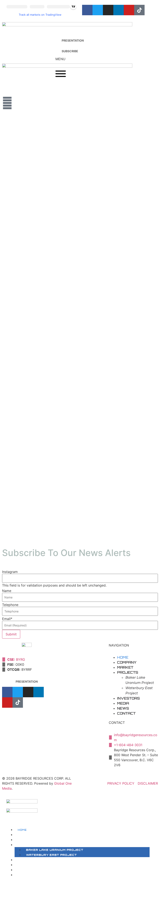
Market (125, 667)
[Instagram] (108, 10)
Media (123, 703)
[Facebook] (87, 10)
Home (122, 657)
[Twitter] (97, 10)
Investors (128, 698)
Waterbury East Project (51, 854)
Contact (126, 713)
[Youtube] (129, 10)
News (123, 708)
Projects (127, 672)
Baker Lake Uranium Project (54, 849)
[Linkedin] (118, 10)
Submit (11, 634)
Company (126, 662)
